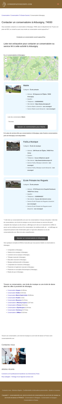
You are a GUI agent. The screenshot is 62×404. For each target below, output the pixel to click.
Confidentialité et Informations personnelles (35, 390)
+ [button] (5, 58)
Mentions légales (17, 390)
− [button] (5, 61)
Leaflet (44, 79)
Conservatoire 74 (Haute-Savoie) (20, 15)
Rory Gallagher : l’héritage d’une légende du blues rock (17, 376)
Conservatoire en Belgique (32, 397)
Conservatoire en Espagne (49, 397)
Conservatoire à (17, 302)
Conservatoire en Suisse (31, 400)
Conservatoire (6, 15)
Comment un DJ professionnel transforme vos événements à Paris (20, 373)
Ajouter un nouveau (54, 390)
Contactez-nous (6, 390)
